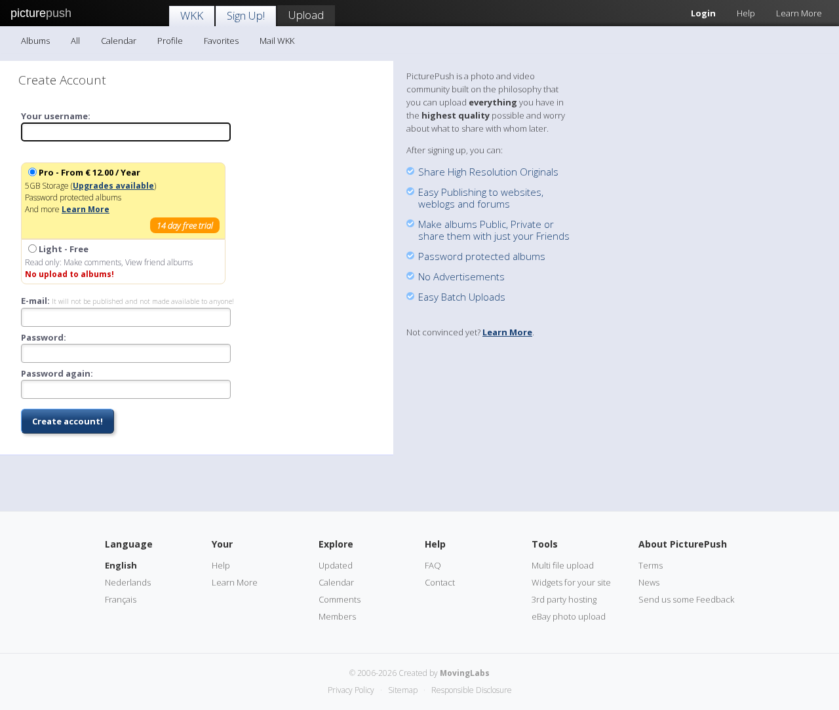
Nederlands (128, 582)
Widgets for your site (571, 582)
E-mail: (127, 301)
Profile (170, 41)
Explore (336, 544)
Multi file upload (563, 565)
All (75, 41)
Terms (650, 565)
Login (703, 13)
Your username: (55, 116)
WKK (191, 15)
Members (337, 616)
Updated (336, 565)
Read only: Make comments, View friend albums (109, 261)
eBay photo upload (569, 616)
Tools (545, 544)
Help (746, 13)
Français (120, 599)
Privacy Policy (351, 690)
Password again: (57, 373)
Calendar (118, 41)
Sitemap (403, 690)
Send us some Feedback (686, 599)
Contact (440, 582)
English (121, 565)
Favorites (221, 41)
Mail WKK (277, 41)
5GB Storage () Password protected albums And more (119, 198)
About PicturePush (682, 544)
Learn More (799, 13)
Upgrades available (113, 185)
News (648, 582)
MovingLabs (465, 673)
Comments (340, 599)
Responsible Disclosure (471, 690)
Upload (306, 14)
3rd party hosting (564, 599)
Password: (43, 337)
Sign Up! (246, 15)
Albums (35, 41)
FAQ (433, 565)
